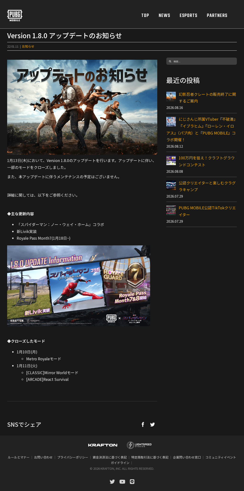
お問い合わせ (43, 457)
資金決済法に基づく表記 (110, 457)
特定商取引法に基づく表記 (149, 457)
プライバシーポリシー (72, 457)
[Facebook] (143, 424)
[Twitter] (152, 424)
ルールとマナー (19, 457)
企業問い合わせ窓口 (187, 457)
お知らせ (28, 46)
